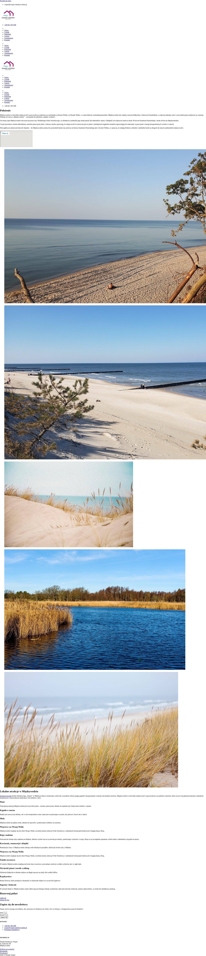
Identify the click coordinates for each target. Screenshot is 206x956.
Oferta (6, 30)
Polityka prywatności (7, 949)
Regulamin (3, 951)
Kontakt (7, 40)
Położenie (7, 34)
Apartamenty (8, 38)
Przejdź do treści (5, 1)
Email (2, 915)
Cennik (6, 32)
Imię (1, 913)
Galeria (6, 36)
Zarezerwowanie (5, 796)
